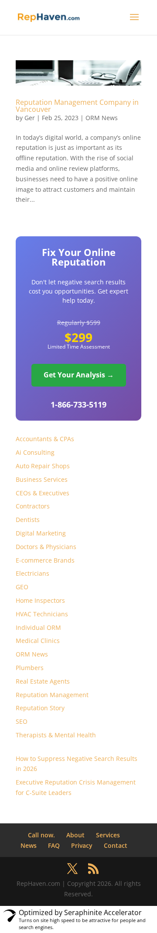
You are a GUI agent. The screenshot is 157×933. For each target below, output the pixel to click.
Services (108, 835)
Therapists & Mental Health (56, 735)
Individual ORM (38, 627)
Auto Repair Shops (43, 466)
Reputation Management (52, 695)
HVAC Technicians (42, 614)
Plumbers (30, 667)
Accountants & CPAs (45, 439)
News (28, 845)
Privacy (81, 845)
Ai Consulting (35, 452)
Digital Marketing (41, 533)
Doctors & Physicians (46, 547)
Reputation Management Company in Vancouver (77, 105)
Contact (115, 845)
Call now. (41, 835)
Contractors (33, 506)
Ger (29, 118)
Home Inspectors (40, 600)
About (75, 835)
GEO (22, 587)
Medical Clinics (38, 640)
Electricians (32, 573)
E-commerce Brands (45, 560)
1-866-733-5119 (78, 404)
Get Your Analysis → (79, 375)
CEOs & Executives (42, 493)
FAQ (54, 845)
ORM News (101, 118)
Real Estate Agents (43, 681)
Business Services (42, 479)
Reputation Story (40, 708)
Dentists (28, 519)
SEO (21, 721)
